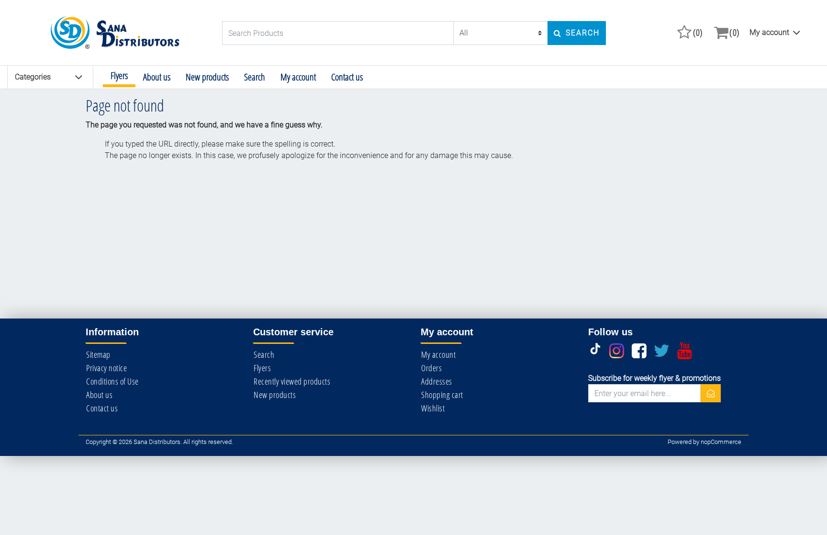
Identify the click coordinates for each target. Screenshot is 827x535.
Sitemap (98, 354)
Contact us (347, 76)
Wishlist (433, 408)
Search (254, 76)
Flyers (119, 75)
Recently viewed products (292, 381)
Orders (431, 368)
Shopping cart (442, 394)
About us (156, 76)
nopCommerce (721, 441)
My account (769, 32)
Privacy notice (106, 368)
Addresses (436, 381)
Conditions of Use (112, 381)
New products (207, 76)
